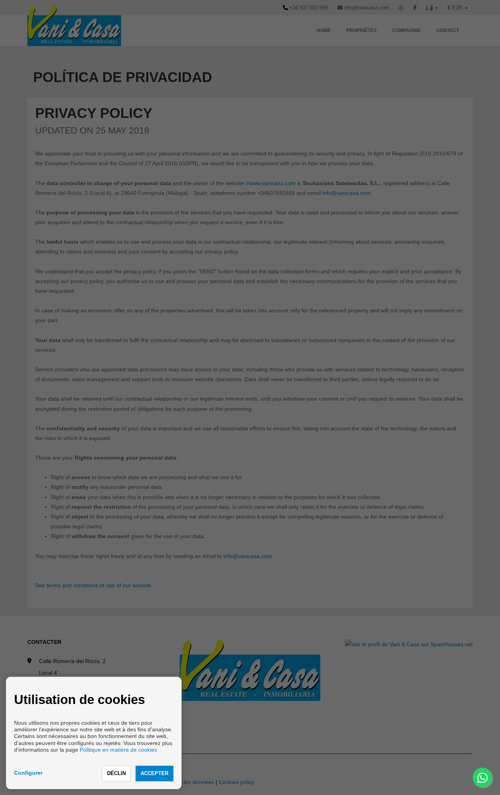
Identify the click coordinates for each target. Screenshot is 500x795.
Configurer (28, 773)
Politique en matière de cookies (118, 750)
